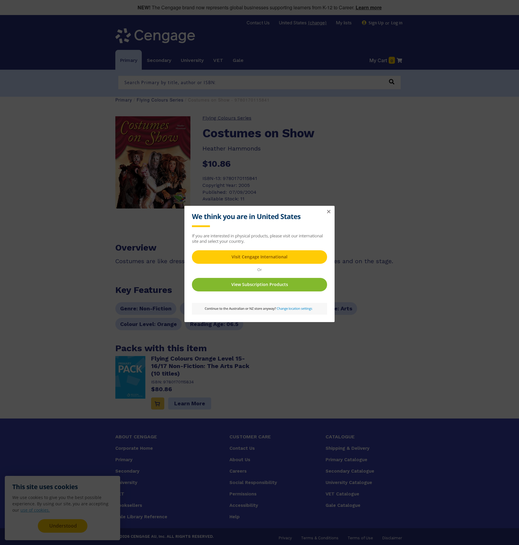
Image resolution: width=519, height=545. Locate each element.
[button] (329, 212)
